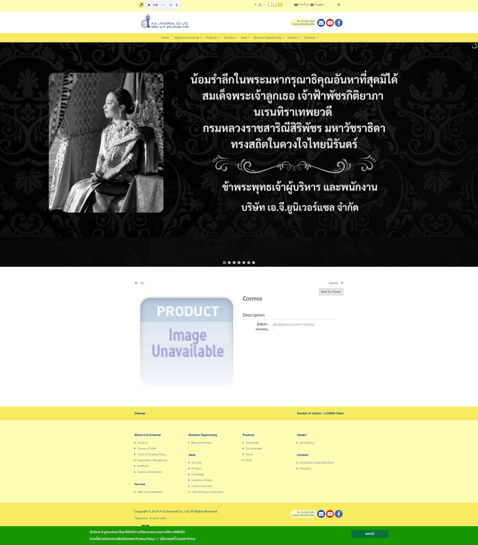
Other (249, 460)
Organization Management (152, 460)
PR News (196, 469)
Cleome (333, 283)
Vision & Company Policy (151, 454)
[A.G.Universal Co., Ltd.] (164, 21)
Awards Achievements (149, 472)
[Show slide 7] (253, 262)
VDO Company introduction (207, 492)
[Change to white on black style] (270, 5)
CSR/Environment (201, 486)
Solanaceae (252, 443)
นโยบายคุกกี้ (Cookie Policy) (177, 538)
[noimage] (186, 342)
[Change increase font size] (255, 5)
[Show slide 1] (224, 262)
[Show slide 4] (239, 262)
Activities (196, 463)
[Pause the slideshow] (466, 154)
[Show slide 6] (248, 262)
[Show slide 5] (243, 262)
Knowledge (197, 474)
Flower (249, 454)
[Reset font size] (260, 5)
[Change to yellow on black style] (280, 5)
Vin (142, 283)
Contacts (310, 38)
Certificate (143, 466)
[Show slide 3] (234, 262)
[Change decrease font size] (264, 5)
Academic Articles (201, 480)
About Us (142, 443)
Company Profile (146, 448)
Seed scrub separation (150, 492)
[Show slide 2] (229, 262)
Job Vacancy (307, 443)
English (319, 5)
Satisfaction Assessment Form (317, 463)
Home (165, 38)
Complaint (305, 469)
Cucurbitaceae (254, 448)
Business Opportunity (203, 435)
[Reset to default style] (275, 5)
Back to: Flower (331, 292)
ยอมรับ (370, 533)
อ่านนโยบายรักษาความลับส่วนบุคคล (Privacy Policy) (122, 538)
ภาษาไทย (304, 5)
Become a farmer (201, 443)
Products (212, 38)
